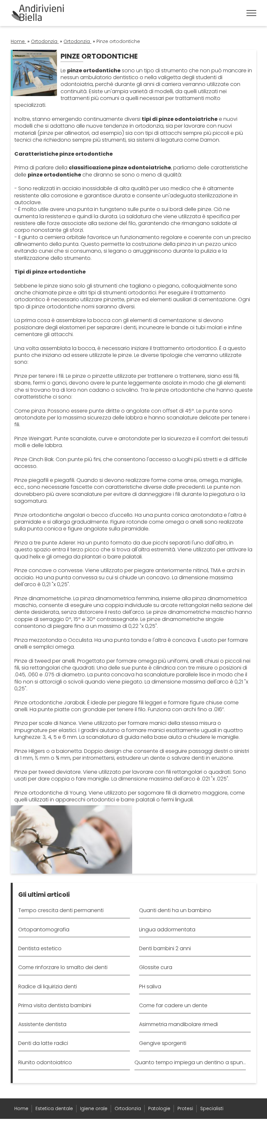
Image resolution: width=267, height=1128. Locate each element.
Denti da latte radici (43, 1043)
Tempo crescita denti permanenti (61, 910)
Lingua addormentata (167, 929)
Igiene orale (93, 1108)
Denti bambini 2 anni (165, 948)
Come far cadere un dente (174, 1005)
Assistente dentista (42, 1024)
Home (21, 1108)
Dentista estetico (40, 948)
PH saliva (150, 986)
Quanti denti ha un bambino (175, 910)
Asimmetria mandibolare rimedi (178, 1024)
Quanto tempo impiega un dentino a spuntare (190, 1062)
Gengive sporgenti (162, 1043)
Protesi (185, 1108)
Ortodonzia (128, 1108)
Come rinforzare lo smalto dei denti (62, 967)
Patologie (159, 1108)
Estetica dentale (54, 1108)
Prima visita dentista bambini (54, 1005)
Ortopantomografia (43, 929)
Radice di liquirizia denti (47, 986)
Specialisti (211, 1108)
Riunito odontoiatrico (45, 1062)
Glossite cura (155, 967)
